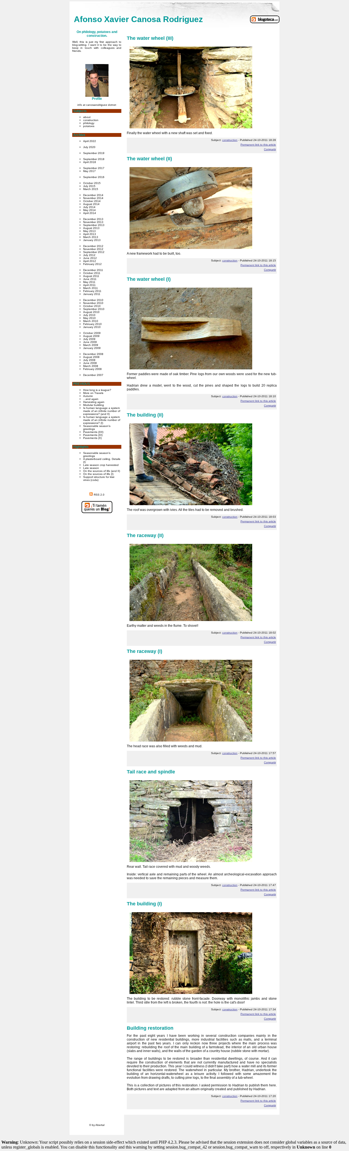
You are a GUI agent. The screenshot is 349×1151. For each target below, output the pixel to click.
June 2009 (90, 342)
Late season (91, 467)
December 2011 (93, 270)
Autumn (88, 395)
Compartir (270, 149)
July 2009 (89, 339)
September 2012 (93, 252)
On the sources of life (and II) (101, 470)
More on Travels (93, 392)
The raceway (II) (145, 535)
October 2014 (92, 201)
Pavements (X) (92, 437)
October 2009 (92, 333)
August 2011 (91, 276)
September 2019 (93, 153)
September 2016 (93, 177)
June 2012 (90, 258)
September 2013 (93, 225)
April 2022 (89, 141)
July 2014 (89, 207)
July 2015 (89, 186)
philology (88, 123)
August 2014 (91, 204)
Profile (97, 99)
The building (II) (145, 415)
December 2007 (93, 374)
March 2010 (90, 321)
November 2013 (93, 222)
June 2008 (90, 362)
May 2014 (89, 210)
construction (90, 120)
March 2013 (90, 237)
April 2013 (89, 234)
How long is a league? (97, 389)
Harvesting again (93, 401)
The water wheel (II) (149, 158)
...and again (90, 398)
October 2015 (92, 183)
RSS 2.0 (99, 494)
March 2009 (90, 345)
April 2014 (89, 213)
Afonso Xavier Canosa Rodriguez (138, 19)
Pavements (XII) (93, 431)
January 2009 (92, 347)
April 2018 (89, 162)
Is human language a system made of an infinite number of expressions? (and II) (101, 410)
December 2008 (93, 353)
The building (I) (144, 903)
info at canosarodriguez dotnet (96, 104)
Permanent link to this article (258, 144)
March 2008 (90, 365)
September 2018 (93, 159)
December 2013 (93, 219)
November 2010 (93, 303)
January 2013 (92, 240)
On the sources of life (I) (98, 473)
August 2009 (91, 336)
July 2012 (89, 255)
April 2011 (89, 285)
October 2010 (92, 306)
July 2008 (89, 359)
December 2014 (93, 195)
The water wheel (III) (150, 38)
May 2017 (89, 171)
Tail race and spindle (151, 772)
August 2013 (91, 228)
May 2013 (89, 231)
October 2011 (91, 273)
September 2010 (93, 309)
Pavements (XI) (93, 434)
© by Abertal (96, 1124)
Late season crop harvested (101, 464)
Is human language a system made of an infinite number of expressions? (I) (101, 419)
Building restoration (150, 1028)
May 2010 (89, 318)
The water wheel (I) (149, 279)
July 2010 (89, 315)
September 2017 (93, 168)
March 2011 (90, 288)
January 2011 (91, 294)
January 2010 (92, 327)
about (87, 117)
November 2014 (93, 198)
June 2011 (90, 279)
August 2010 (91, 312)
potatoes (88, 126)
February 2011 (92, 291)
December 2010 (93, 300)
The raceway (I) (144, 651)
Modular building (93, 404)
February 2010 (92, 324)
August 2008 (91, 356)
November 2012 (93, 249)
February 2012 (92, 264)
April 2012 (89, 261)
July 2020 (89, 147)
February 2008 (92, 368)
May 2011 (89, 282)
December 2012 (93, 246)
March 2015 (90, 189)
